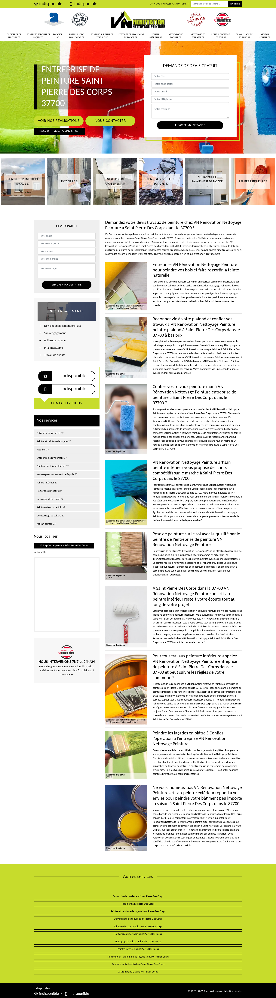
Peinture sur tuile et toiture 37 (102, 36)
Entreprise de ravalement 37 (76, 36)
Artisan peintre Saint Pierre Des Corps (138, 971)
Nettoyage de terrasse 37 (198, 36)
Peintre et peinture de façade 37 (38, 36)
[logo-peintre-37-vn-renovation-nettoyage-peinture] (138, 19)
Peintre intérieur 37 (155, 36)
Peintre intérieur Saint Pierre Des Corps (138, 949)
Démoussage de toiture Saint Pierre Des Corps (138, 919)
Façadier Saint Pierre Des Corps (138, 904)
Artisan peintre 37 (264, 36)
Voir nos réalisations (58, 121)
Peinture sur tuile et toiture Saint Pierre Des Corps (138, 964)
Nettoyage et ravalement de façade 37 (130, 36)
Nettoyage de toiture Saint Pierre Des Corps (138, 941)
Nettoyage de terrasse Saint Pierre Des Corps (138, 934)
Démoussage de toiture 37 (244, 36)
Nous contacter (110, 121)
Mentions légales (233, 991)
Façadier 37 (57, 36)
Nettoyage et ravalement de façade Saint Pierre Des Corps (138, 956)
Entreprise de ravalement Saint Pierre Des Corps (138, 896)
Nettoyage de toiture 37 (176, 36)
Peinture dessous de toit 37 (220, 36)
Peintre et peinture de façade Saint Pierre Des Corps (138, 911)
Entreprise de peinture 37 (14, 36)
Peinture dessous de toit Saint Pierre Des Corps (138, 926)
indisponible (50, 4)
